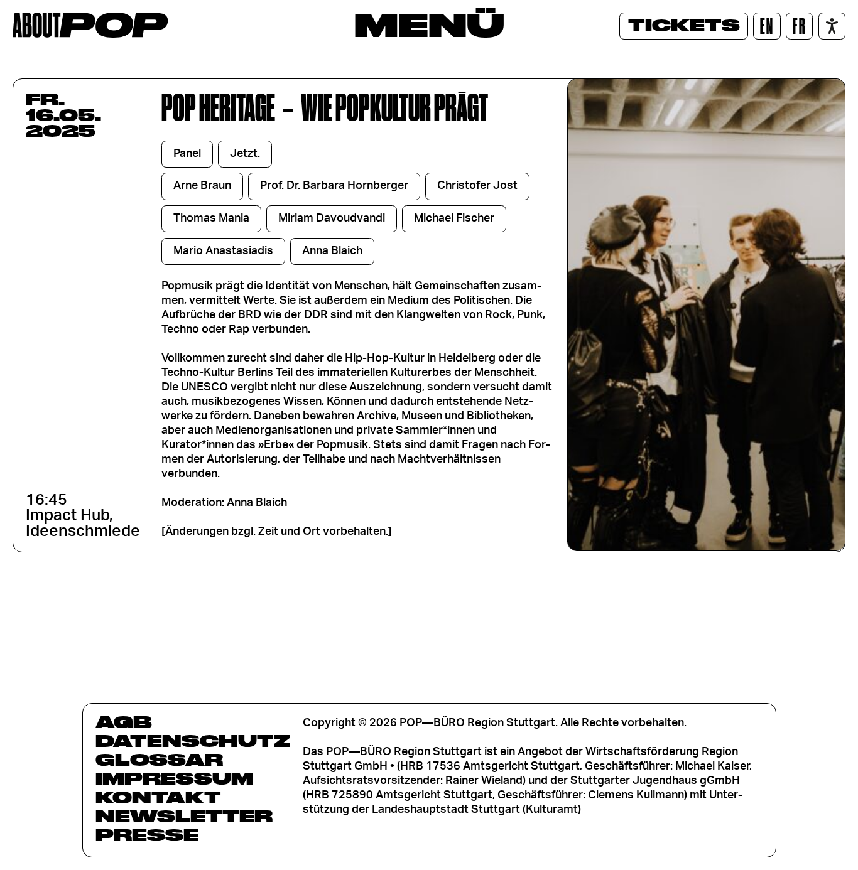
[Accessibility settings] (832, 26)
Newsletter (184, 816)
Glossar (159, 759)
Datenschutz (192, 740)
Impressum (174, 778)
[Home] (90, 25)
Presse (146, 834)
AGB (123, 721)
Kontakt (158, 797)
